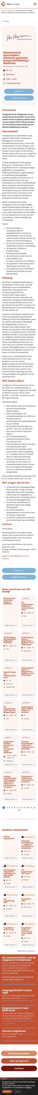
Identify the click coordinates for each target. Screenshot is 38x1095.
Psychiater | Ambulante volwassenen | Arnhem (27, 779)
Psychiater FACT (26, 900)
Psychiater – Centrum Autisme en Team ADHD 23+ (27, 931)
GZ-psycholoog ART (9, 901)
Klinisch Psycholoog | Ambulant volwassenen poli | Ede (27, 745)
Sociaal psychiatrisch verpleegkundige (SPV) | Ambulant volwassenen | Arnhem (10, 782)
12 (34, 807)
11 (31, 807)
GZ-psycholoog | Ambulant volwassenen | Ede (27, 606)
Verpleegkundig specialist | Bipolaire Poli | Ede (10, 640)
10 (28, 807)
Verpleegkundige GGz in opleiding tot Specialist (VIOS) (10, 873)
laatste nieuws (29, 1034)
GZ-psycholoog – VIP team (27, 872)
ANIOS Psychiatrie (9, 837)
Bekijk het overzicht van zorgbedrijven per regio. (18, 999)
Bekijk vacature (19, 98)
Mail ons (19, 91)
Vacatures (10, 11)
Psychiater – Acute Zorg (9, 929)
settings (28, 1088)
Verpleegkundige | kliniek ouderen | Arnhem (27, 710)
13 (19, 810)
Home (3, 11)
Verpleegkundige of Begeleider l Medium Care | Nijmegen (27, 641)
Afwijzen (17, 1091)
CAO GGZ (27, 478)
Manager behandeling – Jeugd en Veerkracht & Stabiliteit (27, 844)
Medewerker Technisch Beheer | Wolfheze (9, 601)
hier (5, 478)
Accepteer (7, 1091)
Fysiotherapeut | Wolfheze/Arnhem (10, 675)
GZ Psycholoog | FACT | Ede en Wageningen (10, 710)
